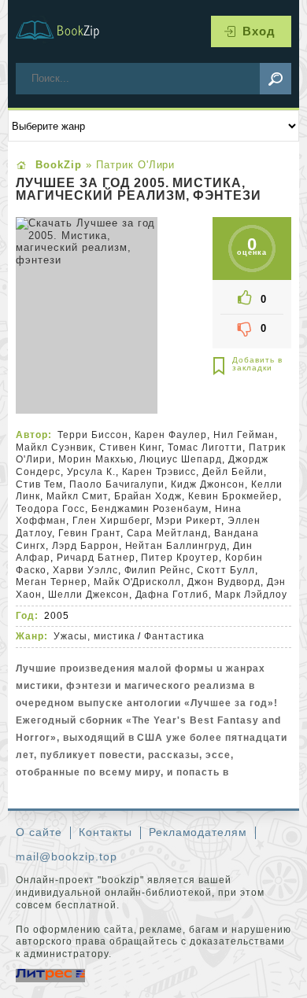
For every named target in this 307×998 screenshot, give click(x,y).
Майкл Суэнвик (54, 447)
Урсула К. (91, 471)
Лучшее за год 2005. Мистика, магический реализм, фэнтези (138, 189)
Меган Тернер (51, 581)
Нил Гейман (244, 434)
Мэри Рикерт (188, 520)
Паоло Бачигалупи (117, 484)
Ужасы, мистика (94, 636)
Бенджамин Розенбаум (150, 508)
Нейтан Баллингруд (176, 545)
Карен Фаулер (171, 434)
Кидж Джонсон (208, 484)
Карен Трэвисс (159, 471)
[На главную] (67, 31)
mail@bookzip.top (66, 856)
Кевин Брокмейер (233, 496)
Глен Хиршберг (111, 520)
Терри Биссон (92, 434)
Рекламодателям (198, 832)
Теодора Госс (50, 508)
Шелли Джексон (88, 594)
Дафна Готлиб (172, 594)
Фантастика (174, 636)
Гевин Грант (89, 533)
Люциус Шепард (180, 459)
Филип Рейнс (157, 570)
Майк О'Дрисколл (138, 581)
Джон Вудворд (224, 581)
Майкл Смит (77, 496)
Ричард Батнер (96, 557)
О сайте (39, 832)
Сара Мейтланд (168, 533)
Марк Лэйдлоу (251, 594)
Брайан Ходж (148, 496)
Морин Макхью (96, 459)
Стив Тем (39, 484)
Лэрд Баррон (85, 545)
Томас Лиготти (205, 447)
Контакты (105, 832)
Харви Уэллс (85, 570)
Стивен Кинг (130, 447)
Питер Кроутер (180, 557)
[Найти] (275, 78)
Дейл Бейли (233, 471)
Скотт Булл (226, 570)
